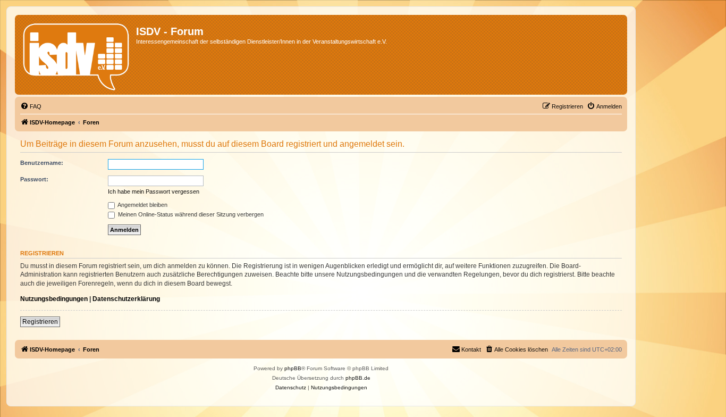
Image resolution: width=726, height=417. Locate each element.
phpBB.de (357, 378)
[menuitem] (30, 106)
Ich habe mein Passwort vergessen (153, 191)
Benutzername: (41, 163)
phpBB (292, 368)
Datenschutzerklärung (126, 299)
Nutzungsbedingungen (54, 299)
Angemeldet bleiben (141, 205)
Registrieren (40, 322)
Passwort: (34, 179)
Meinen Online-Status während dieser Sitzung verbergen (190, 214)
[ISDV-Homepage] (77, 55)
